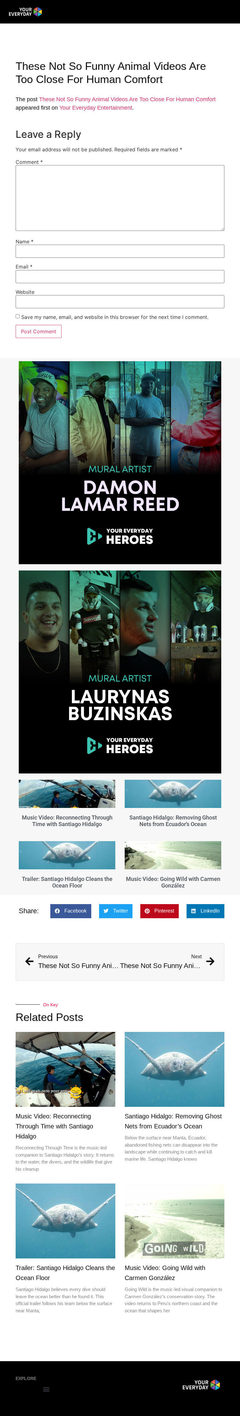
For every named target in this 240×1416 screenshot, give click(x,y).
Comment (29, 161)
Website (25, 291)
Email (24, 266)
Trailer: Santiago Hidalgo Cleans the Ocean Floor (67, 882)
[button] (70, 911)
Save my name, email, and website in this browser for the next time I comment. (114, 317)
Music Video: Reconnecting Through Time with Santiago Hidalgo (67, 821)
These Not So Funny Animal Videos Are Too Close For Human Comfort (127, 99)
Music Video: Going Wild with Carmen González (173, 882)
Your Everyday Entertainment (95, 108)
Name (24, 241)
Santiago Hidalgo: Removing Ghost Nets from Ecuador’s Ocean (173, 821)
